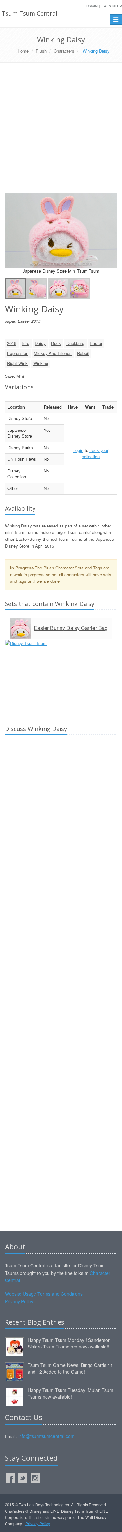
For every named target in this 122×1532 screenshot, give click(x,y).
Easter (96, 343)
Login (92, 5)
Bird (25, 343)
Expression (17, 353)
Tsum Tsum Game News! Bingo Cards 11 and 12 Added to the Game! (70, 1368)
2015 (11, 343)
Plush (41, 51)
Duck (56, 343)
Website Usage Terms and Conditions (44, 1294)
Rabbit (83, 353)
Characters (64, 51)
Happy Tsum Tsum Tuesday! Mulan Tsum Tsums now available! (70, 1393)
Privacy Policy (19, 1301)
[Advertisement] (61, 130)
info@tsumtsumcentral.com (46, 1436)
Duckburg (75, 343)
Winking (40, 363)
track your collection (95, 453)
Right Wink (17, 363)
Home (23, 51)
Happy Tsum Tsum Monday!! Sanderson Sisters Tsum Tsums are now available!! (69, 1343)
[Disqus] (61, 831)
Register (113, 5)
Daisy (40, 343)
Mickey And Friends (53, 353)
